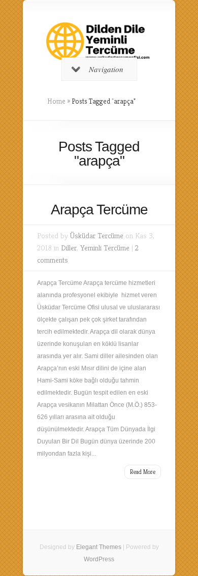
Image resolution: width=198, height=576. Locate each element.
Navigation (106, 69)
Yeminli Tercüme (104, 247)
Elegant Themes (98, 547)
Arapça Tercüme (99, 209)
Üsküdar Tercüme (96, 235)
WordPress (99, 559)
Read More (142, 471)
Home (56, 101)
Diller (69, 247)
